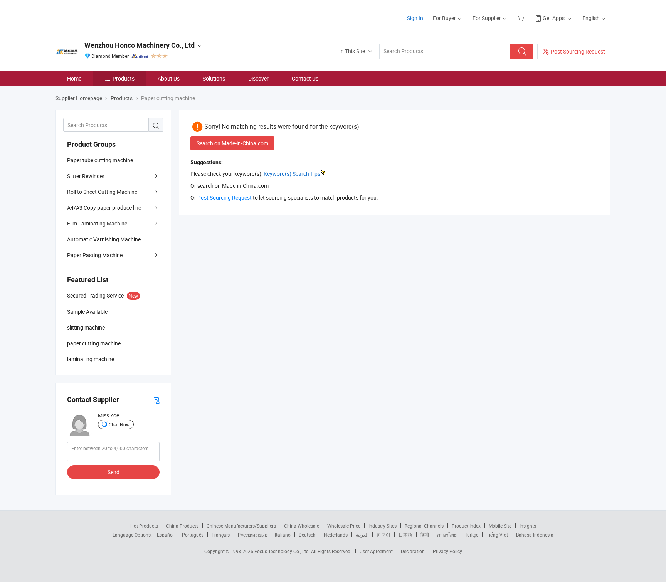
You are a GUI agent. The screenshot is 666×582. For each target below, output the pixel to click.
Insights (528, 526)
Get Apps (554, 18)
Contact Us (305, 78)
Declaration (413, 551)
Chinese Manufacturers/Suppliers (241, 526)
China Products (182, 526)
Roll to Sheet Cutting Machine (102, 191)
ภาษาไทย (447, 535)
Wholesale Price (343, 526)
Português (193, 535)
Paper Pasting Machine (95, 255)
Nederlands (336, 535)
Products (124, 78)
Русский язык (252, 535)
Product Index (466, 526)
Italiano (283, 535)
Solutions (214, 78)
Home (74, 78)
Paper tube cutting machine (100, 160)
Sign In (415, 18)
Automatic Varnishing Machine (104, 239)
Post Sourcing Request (578, 51)
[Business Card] (156, 400)
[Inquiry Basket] (522, 18)
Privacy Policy (447, 551)
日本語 (405, 535)
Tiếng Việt (497, 535)
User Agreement (376, 551)
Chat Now (119, 424)
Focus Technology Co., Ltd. (282, 551)
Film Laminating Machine (97, 223)
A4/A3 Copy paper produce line (104, 207)
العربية (362, 535)
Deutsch (307, 535)
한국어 (383, 535)
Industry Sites (382, 526)
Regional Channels (424, 526)
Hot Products (144, 526)
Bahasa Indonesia (534, 535)
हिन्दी (424, 535)
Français (221, 535)
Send (113, 472)
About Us (169, 78)
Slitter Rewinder (85, 176)
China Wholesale (301, 526)
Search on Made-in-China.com (232, 143)
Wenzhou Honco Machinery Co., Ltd (139, 45)
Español (165, 535)
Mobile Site (500, 526)
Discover (258, 78)
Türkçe (471, 535)
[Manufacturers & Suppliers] (105, 15)
